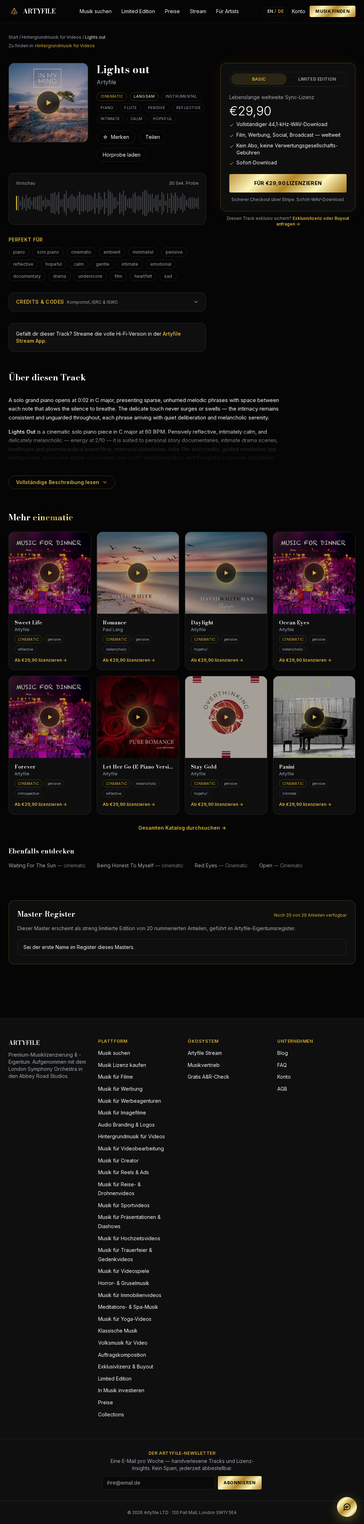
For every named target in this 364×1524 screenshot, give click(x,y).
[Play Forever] (50, 717)
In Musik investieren (121, 1390)
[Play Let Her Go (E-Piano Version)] (138, 717)
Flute (130, 107)
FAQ (282, 1065)
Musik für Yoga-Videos (124, 1319)
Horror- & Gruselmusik (123, 1283)
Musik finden (332, 11)
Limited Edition (138, 11)
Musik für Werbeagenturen (129, 1101)
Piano (107, 107)
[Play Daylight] (226, 573)
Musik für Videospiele (123, 1271)
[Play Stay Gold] (226, 717)
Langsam (144, 96)
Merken (116, 137)
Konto (298, 11)
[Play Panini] (314, 717)
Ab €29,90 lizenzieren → (41, 660)
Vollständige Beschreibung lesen (57, 482)
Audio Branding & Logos (126, 1125)
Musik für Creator (118, 1160)
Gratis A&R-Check (208, 1077)
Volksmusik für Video (123, 1343)
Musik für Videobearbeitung (131, 1148)
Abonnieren (240, 1482)
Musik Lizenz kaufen (122, 1065)
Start (13, 37)
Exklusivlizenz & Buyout (125, 1366)
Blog (282, 1053)
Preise (172, 11)
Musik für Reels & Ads (123, 1172)
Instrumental (181, 96)
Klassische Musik (118, 1331)
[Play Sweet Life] (50, 573)
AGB (282, 1089)
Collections (111, 1414)
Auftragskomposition (122, 1355)
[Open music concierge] (347, 1507)
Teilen (152, 137)
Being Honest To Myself (140, 865)
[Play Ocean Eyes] (314, 573)
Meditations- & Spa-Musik (128, 1307)
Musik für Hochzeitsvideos (129, 1238)
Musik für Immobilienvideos (129, 1295)
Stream (198, 11)
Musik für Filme (115, 1077)
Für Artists (227, 11)
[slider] (107, 203)
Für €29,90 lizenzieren (288, 183)
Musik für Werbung (120, 1089)
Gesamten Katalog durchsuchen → (182, 828)
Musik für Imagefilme (122, 1113)
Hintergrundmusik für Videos (51, 37)
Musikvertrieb (204, 1065)
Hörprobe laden (121, 155)
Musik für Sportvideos (124, 1205)
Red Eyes (221, 865)
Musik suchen (96, 11)
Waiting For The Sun (47, 865)
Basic (259, 79)
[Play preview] (48, 102)
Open (281, 865)
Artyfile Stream (205, 1053)
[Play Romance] (138, 573)
